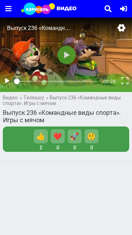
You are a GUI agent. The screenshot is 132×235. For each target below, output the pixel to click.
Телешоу (33, 97)
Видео (10, 97)
